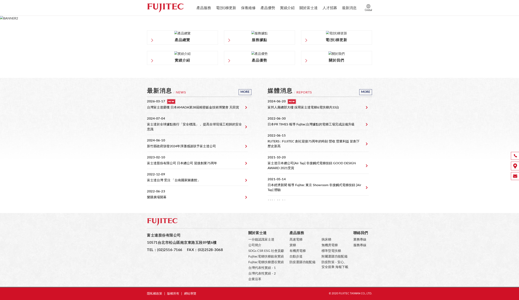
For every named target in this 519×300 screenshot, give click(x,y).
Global (368, 10)
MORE (245, 91)
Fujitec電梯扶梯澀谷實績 (266, 262)
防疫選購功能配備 (302, 262)
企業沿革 (254, 279)
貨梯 (293, 245)
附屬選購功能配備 (334, 256)
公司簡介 (254, 245)
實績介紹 (287, 8)
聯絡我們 (360, 233)
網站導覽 (190, 293)
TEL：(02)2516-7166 (164, 250)
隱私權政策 (154, 293)
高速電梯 (296, 239)
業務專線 (359, 239)
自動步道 (296, 256)
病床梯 (326, 239)
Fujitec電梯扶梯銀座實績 (266, 256)
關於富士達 (308, 8)
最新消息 (349, 8)
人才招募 (330, 8)
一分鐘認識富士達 (261, 239)
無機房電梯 (330, 245)
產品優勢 (268, 8)
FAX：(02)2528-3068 (205, 250)
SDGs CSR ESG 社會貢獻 (266, 250)
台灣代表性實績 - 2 (262, 273)
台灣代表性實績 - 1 (262, 267)
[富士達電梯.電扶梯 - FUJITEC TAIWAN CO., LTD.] (165, 8)
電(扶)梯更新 (226, 8)
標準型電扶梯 (331, 250)
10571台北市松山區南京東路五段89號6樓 (182, 242)
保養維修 (248, 8)
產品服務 (203, 8)
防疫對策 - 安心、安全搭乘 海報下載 (335, 265)
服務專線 (359, 245)
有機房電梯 (298, 250)
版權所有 (173, 293)
